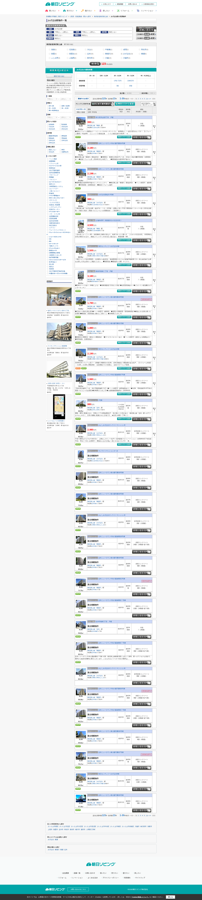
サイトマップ (140, 878)
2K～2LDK (52, 108)
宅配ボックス (53, 246)
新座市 (93, 281)
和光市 (144, 49)
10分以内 (64, 126)
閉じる (170, 897)
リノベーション (147, 10)
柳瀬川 (109, 54)
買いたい (103, 873)
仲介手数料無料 (54, 170)
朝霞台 (73, 54)
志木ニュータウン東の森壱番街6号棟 (111, 169)
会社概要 (65, 873)
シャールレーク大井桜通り (56, 421)
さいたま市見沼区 (90, 826)
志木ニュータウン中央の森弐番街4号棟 (111, 143)
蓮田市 (83, 829)
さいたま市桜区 (115, 826)
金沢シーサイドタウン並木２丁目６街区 (60, 310)
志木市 (93, 153)
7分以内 (51, 126)
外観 (77, 109)
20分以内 (64, 129)
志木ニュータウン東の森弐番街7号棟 (111, 752)
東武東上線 (91, 125)
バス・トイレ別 (54, 214)
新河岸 (90, 58)
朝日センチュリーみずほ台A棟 (108, 246)
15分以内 (52, 129)
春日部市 (143, 826)
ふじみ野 (55, 58)
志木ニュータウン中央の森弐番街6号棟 (111, 689)
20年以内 (52, 143)
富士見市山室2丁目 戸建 (104, 117)
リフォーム (125, 10)
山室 (97, 127)
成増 (125, 49)
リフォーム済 (53, 163)
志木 (90, 54)
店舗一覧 (77, 873)
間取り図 (83, 109)
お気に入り (107, 4)
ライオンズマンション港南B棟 (57, 346)
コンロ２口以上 (54, 202)
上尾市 (50, 829)
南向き (51, 266)
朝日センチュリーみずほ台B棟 (108, 774)
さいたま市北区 (64, 826)
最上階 (51, 264)
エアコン (52, 228)
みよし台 (101, 435)
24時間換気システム (56, 186)
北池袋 (72, 49)
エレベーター (53, 189)
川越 (108, 58)
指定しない (52, 150)
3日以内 (51, 152)
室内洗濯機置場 (54, 172)
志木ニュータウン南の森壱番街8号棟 (111, 297)
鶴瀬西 (98, 230)
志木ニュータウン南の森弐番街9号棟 (111, 558)
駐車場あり (53, 262)
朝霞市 (55, 829)
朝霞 (53, 54)
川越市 (126, 58)
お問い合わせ (90, 873)
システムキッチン (55, 207)
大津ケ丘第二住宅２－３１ (56, 383)
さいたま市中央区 (103, 826)
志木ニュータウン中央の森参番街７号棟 (112, 600)
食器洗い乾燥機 (54, 205)
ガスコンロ (53, 200)
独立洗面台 (53, 225)
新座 (96, 281)
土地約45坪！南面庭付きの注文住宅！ (109, 220)
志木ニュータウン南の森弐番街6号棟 (111, 795)
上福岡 (72, 58)
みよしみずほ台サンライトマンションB (111, 425)
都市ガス (52, 184)
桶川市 (77, 829)
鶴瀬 (143, 54)
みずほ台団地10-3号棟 (106, 194)
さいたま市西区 (53, 826)
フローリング (53, 175)
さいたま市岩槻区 (128, 826)
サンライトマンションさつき (108, 451)
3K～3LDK (65, 108)
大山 (89, 49)
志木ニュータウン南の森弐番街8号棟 (111, 472)
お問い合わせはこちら (78, 889)
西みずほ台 (99, 204)
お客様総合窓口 (148, 4)
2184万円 (130, 81)
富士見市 (93, 127)
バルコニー (53, 179)
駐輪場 (51, 193)
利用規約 (127, 878)
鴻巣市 (149, 826)
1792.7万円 (117, 81)
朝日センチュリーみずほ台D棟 (108, 349)
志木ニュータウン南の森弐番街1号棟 (111, 323)
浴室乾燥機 (53, 218)
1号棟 (100, 400)
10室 (130, 86)
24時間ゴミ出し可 (55, 255)
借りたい (126, 873)
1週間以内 (64, 152)
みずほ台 (128, 54)
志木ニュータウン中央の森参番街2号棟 (111, 579)
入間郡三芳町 (95, 255)
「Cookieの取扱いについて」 (140, 897)
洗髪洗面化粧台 (54, 223)
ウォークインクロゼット (57, 230)
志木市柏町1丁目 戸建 (104, 621)
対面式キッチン (54, 209)
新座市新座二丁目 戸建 (104, 271)
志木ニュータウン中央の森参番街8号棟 (111, 536)
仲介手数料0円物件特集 (57, 271)
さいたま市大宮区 (77, 826)
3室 (117, 86)
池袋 (53, 49)
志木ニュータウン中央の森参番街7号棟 (111, 375)
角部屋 (51, 269)
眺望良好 (52, 168)
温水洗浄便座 (53, 221)
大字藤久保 (102, 255)
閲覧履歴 (120, 4)
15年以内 (64, 140)
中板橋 (108, 49)
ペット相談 (53, 159)
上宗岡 (97, 409)
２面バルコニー (54, 191)
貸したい (137, 873)
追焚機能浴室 (53, 216)
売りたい (114, 873)
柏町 (96, 631)
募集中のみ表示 (83, 99)
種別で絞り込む (59, 76)
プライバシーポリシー (111, 878)
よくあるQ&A (93, 878)
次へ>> (148, 99)
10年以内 (52, 140)
